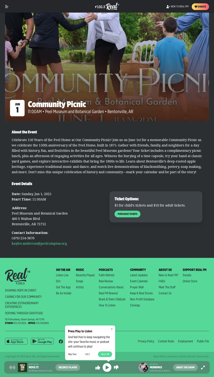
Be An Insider (64, 293)
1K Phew (33, 370)
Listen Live (62, 275)
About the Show (185, 367)
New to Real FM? (168, 275)
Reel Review (106, 281)
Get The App (63, 287)
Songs (79, 281)
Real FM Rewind (108, 293)
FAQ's (162, 281)
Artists (80, 287)
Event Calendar (139, 281)
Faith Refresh (106, 275)
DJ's (58, 281)
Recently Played (85, 275)
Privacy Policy (146, 341)
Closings (135, 305)
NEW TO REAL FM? (180, 6)
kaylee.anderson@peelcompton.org (39, 243)
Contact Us (165, 293)
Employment (185, 341)
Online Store (190, 281)
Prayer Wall (137, 287)
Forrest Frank (45, 370)
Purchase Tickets (127, 214)
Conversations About (111, 287)
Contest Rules (166, 341)
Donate (201, 6)
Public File (203, 341)
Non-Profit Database (142, 299)
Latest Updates (139, 275)
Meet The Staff (167, 287)
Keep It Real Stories (141, 293)
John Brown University (195, 356)
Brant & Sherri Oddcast (112, 299)
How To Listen (107, 305)
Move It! (34, 367)
